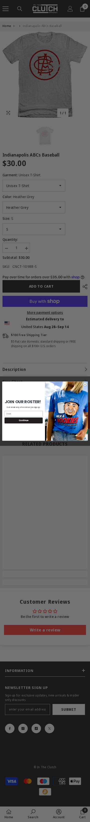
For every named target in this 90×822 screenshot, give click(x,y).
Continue (23, 420)
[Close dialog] (85, 384)
